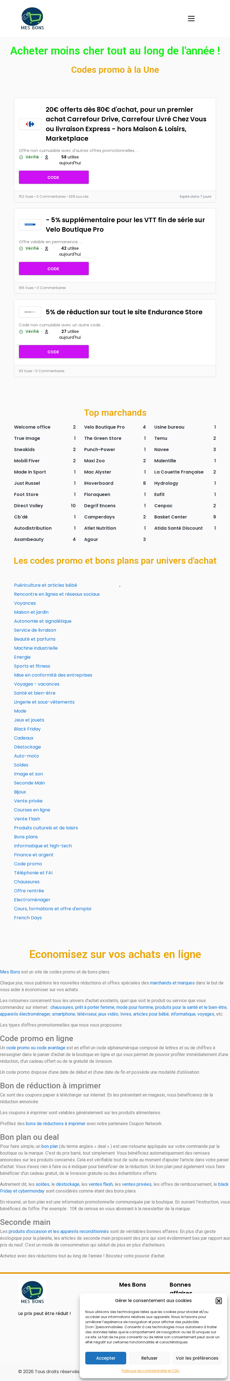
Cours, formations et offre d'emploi (52, 909)
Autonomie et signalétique (43, 621)
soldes (42, 1184)
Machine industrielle (36, 648)
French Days (28, 917)
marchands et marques (172, 983)
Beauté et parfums (35, 639)
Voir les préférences (197, 1358)
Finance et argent (34, 855)
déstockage (67, 1184)
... (137, 150)
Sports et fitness (32, 666)
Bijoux (20, 792)
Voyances (25, 603)
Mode (20, 711)
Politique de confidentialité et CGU (151, 1370)
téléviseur (86, 1014)
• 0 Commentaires (50, 196)
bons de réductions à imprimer (56, 1123)
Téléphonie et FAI (33, 873)
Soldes (21, 765)
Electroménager (32, 900)
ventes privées (136, 1184)
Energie (22, 657)
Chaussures (27, 882)
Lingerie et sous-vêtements (44, 702)
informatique (183, 1014)
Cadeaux (23, 738)
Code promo (28, 864)
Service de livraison (35, 630)
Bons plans (26, 837)
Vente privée (28, 801)
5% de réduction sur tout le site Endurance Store (124, 312)
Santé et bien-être (35, 693)
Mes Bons (10, 972)
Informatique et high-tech (43, 846)
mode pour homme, (135, 1007)
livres (125, 1014)
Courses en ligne (32, 810)
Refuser (149, 1358)
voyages (205, 1014)
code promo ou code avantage (35, 1047)
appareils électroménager (25, 1014)
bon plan (50, 1146)
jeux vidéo (108, 1014)
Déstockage (27, 747)
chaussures (61, 1007)
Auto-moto (26, 756)
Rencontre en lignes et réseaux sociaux (57, 594)
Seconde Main (29, 783)
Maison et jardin (31, 612)
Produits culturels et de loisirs (46, 828)
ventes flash (101, 1184)
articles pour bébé (151, 1014)
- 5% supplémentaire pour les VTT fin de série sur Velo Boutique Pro (125, 224)
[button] (219, 1300)
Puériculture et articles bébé (45, 585)
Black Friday (27, 729)
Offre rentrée (29, 891)
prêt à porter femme (94, 1007)
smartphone (63, 1014)
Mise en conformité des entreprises (53, 675)
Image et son (28, 774)
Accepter (106, 1358)
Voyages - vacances (36, 684)
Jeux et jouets (29, 720)
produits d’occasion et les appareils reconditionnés (59, 1231)
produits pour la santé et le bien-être (191, 1007)
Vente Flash (27, 819)
